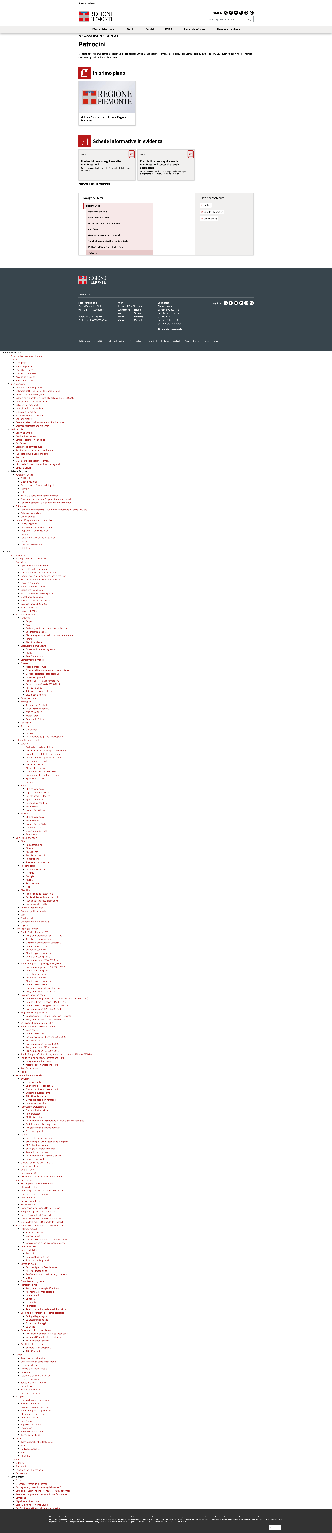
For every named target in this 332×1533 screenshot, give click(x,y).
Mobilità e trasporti (25, 1180)
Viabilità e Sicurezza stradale (34, 1194)
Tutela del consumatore (37, 862)
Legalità (24, 925)
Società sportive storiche (38, 796)
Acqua (29, 621)
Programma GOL (29, 1173)
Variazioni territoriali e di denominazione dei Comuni (46, 502)
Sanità (19, 1354)
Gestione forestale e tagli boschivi (42, 673)
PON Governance (29, 1068)
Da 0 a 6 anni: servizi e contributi (42, 1089)
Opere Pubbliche (29, 1250)
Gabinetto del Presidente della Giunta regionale (39, 391)
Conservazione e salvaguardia (40, 649)
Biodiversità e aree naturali (34, 646)
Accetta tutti (274, 1528)
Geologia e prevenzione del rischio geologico (42, 1312)
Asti (120, 313)
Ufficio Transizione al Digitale (30, 394)
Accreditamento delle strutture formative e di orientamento (55, 1120)
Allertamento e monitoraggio (40, 1291)
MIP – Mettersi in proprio (38, 1145)
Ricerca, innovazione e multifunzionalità (40, 579)
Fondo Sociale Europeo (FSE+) (35, 932)
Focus (18, 1480)
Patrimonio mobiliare (31, 513)
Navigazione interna (30, 1201)
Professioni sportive (36, 810)
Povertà (30, 872)
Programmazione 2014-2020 (40, 991)
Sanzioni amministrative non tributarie (108, 241)
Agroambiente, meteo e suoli (35, 565)
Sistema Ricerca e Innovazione (36, 1400)
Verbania (138, 316)
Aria (28, 625)
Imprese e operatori (35, 677)
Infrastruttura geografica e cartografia (44, 736)
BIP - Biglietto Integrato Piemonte (37, 1183)
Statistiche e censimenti (32, 590)
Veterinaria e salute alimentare (35, 1375)
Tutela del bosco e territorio (39, 691)
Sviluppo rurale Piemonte (33, 995)
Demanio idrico (28, 1246)
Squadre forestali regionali (39, 1347)
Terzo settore (32, 883)
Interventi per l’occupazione (39, 1138)
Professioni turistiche (36, 824)
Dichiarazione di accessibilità (91, 341)
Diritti (23, 841)
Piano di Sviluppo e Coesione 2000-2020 (46, 1037)
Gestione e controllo (36, 949)
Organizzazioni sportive (37, 792)
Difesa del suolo (28, 1264)
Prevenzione (27, 1372)
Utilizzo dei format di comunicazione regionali (38, 464)
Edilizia (29, 733)
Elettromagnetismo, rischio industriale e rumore (49, 635)
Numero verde (165, 306)
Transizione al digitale (31, 1435)
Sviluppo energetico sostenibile (36, 1407)
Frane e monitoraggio (36, 1323)
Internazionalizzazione (32, 1431)
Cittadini (20, 1463)
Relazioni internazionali (27, 405)
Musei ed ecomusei (35, 768)
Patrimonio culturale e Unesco (41, 771)
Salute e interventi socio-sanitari (42, 897)
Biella (121, 316)
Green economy (28, 698)
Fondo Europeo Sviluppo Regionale (38, 1410)
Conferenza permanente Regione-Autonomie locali (46, 499)
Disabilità (25, 890)
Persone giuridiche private (33, 911)
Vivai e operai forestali (36, 694)
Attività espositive (34, 764)
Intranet (216, 341)
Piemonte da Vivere (228, 29)
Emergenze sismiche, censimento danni (45, 1243)
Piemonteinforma (24, 380)
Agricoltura (21, 562)
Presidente (21, 363)
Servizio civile (27, 918)
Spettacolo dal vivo (35, 778)
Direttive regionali (34, 1131)
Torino (137, 313)
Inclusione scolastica (36, 1103)
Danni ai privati (33, 1236)
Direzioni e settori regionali (29, 387)
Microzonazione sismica (37, 1340)
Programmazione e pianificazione (42, 1288)
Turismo (25, 813)
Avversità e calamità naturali (35, 569)
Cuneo (121, 320)
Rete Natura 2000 (34, 656)
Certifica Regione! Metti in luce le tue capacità (38, 1508)
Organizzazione (17, 384)
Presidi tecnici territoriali (32, 1344)
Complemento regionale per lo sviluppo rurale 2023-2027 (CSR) (57, 998)
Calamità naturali (29, 1229)
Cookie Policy (180, 1521)
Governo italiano (86, 3)
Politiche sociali (28, 866)
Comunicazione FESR (36, 984)
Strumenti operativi (30, 1389)
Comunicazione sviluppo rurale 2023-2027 (47, 1005)
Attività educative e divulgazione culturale (46, 750)
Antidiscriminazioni (35, 855)
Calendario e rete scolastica (39, 1085)
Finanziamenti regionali (37, 1260)
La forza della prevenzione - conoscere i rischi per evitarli (43, 1491)
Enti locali (25, 478)
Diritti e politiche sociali (27, 838)
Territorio (25, 726)
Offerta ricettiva (33, 827)
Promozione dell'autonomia (39, 893)
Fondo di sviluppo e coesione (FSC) (38, 1026)
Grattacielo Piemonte (26, 412)
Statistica (25, 548)
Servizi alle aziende (30, 583)
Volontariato (32, 1302)
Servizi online (210, 218)
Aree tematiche (17, 555)
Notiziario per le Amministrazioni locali (39, 495)
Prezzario (30, 1253)
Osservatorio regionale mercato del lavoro (41, 1176)
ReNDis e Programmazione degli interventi (47, 1274)
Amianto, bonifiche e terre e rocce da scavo (47, 628)
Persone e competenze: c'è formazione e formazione (41, 1494)
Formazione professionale (33, 1106)
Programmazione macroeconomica (38, 527)
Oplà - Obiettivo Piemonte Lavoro (32, 1504)
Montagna (26, 701)
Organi (13, 359)
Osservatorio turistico (36, 831)
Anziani (29, 879)
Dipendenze (26, 1386)
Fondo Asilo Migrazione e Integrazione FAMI (42, 1058)
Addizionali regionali (31, 1449)
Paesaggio (26, 722)
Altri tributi (26, 1456)
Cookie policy (135, 341)
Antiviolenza (32, 852)
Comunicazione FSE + (36, 946)
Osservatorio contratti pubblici (104, 235)
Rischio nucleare (34, 642)
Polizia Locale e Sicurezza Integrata (38, 485)
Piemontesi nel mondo (37, 761)
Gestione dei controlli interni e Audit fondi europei (40, 422)
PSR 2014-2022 (29, 607)
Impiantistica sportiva (36, 803)
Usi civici (25, 492)
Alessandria (124, 309)
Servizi (150, 29)
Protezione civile (29, 1285)
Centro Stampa (28, 516)
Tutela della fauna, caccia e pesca (37, 593)
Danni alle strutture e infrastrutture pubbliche (48, 1239)
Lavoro (24, 1134)
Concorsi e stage (24, 419)
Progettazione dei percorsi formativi (43, 1127)
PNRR (168, 29)
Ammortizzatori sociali (37, 1152)
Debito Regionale (29, 523)
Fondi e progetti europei (27, 928)
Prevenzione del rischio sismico (36, 1330)
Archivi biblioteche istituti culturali (42, 747)
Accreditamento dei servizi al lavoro (43, 1155)
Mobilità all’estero (34, 1117)
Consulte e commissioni (27, 373)
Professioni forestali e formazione (42, 680)
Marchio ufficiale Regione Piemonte (33, 460)
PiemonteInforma (194, 29)
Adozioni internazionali (32, 907)
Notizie (207, 205)
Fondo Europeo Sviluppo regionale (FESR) (41, 963)
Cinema (29, 782)
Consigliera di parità (35, 1159)
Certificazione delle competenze (41, 1124)
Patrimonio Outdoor (36, 719)
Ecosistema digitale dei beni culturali (43, 754)
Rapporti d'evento (34, 1232)
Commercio (26, 1428)
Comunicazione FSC (35, 1033)
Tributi (19, 1438)
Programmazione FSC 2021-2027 (42, 1044)
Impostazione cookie (171, 329)
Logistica (30, 1298)
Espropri (25, 488)
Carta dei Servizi (23, 467)
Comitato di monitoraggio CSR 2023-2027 (47, 1002)
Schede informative (213, 212)
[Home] (79, 36)
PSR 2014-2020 (34, 687)
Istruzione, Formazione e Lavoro (31, 1075)
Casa (23, 914)
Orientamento (27, 1169)
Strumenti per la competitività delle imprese (47, 1141)
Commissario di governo (33, 1281)
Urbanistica (31, 729)
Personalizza (259, 1528)
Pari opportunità (34, 845)
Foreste (24, 663)
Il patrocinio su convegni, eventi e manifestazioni (101, 163)
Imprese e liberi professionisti (30, 1470)
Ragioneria (26, 541)
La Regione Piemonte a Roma (30, 408)
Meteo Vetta (32, 715)
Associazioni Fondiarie (37, 705)
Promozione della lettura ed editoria (43, 775)
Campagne (21, 1498)
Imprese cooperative (31, 1424)
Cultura (24, 743)
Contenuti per (17, 1459)
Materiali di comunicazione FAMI (42, 1065)
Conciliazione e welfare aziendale (37, 1162)
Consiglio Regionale (25, 370)
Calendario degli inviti (36, 974)
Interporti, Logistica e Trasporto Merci (39, 1211)
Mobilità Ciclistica (29, 1187)
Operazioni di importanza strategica (43, 942)
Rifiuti (29, 639)
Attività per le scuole (36, 1096)
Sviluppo (20, 1396)
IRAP (23, 1445)
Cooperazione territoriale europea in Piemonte (48, 1016)
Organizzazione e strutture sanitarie (38, 1361)
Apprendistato (33, 1113)
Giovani (29, 848)
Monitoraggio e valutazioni (39, 953)
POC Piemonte (33, 1040)
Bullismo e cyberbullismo (38, 1092)
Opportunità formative (37, 1110)
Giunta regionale (24, 366)
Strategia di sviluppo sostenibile (31, 558)
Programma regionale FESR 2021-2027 (45, 967)
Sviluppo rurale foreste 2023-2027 (43, 684)
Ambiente (25, 618)
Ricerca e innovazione (31, 1393)
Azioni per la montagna (37, 708)
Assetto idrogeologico (36, 1271)
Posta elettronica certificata (196, 341)
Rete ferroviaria (28, 1197)
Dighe (29, 1278)
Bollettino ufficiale (97, 211)
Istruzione (25, 1078)
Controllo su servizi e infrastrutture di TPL (41, 1218)
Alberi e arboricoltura (36, 666)
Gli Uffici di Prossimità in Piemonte (33, 1484)
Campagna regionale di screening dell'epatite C (38, 1487)
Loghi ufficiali (151, 341)
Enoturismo (31, 834)
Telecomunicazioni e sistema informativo (46, 1309)
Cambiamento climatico (32, 659)
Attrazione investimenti (32, 1414)
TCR (23, 1452)
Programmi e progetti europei (35, 1012)
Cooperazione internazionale (35, 921)
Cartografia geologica (36, 1316)
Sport (23, 785)
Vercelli (138, 320)
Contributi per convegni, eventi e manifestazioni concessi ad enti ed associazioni (160, 164)
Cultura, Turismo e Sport (27, 740)
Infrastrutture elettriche (37, 1257)
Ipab (28, 886)
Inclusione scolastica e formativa (42, 900)
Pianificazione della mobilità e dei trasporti (41, 1208)
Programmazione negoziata (34, 530)
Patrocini (93, 253)
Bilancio (25, 534)
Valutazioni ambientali (37, 632)
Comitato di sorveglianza (38, 956)
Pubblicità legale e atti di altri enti (105, 247)
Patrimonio (21, 506)
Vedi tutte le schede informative (95, 183)
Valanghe (30, 1326)
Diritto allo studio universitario (41, 1099)
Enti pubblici (21, 1466)
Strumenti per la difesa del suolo (42, 1267)
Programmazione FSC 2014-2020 (42, 1047)
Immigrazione (32, 859)
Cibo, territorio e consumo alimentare (39, 572)
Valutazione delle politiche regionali (38, 537)
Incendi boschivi (34, 1295)
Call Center (93, 229)
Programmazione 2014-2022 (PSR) (43, 1009)
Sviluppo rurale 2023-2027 (34, 604)
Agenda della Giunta (25, 377)
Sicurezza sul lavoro (30, 1379)
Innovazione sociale (35, 869)
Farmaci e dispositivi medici (34, 1368)
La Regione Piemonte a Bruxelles (32, 401)
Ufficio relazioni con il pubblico (104, 223)
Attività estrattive (29, 1417)
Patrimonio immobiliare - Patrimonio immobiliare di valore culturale (54, 509)
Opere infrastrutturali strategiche (37, 1215)
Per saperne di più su (107, 103)
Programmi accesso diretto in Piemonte (45, 1019)
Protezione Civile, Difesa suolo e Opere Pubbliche (39, 1225)
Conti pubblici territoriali (32, 544)
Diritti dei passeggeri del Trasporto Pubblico (42, 1190)
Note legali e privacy (117, 341)
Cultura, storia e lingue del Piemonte (43, 757)
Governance (32, 1030)
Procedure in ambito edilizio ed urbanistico (47, 1333)
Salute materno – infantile (33, 1382)
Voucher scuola (33, 1082)
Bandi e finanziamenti (99, 217)
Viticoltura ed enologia (32, 597)
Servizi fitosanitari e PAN (33, 586)
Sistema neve (32, 806)
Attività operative (34, 1351)
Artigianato (26, 1421)
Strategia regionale (35, 789)
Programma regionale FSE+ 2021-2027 (45, 935)
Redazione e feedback (170, 341)
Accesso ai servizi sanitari (33, 1358)
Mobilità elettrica (29, 1204)
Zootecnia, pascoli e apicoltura (35, 600)
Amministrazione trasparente (30, 415)
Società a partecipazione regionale (32, 426)
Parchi (29, 653)
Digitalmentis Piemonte (27, 1501)
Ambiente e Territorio (26, 614)
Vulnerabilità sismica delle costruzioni (44, 1337)
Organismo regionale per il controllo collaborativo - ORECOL (45, 398)
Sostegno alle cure (30, 1365)
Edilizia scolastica (29, 1166)
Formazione (32, 1305)
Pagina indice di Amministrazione (26, 356)
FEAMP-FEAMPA (29, 611)
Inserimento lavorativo (37, 904)
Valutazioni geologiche (37, 1319)
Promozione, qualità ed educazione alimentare (43, 576)
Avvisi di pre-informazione (39, 939)
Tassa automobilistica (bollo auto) (37, 1442)
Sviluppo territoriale (30, 1403)
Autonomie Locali (24, 474)
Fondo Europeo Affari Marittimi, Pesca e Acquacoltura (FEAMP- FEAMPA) (57, 1054)
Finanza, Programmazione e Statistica (34, 520)
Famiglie (30, 876)
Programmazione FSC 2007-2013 (42, 1051)
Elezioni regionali (29, 481)
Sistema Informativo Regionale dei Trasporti (42, 1222)
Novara (137, 309)
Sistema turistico (34, 820)
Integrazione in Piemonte (38, 1061)
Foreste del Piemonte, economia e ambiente (47, 670)
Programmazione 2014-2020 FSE (42, 960)
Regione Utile (93, 205)
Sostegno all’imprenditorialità (40, 1148)
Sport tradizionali (34, 799)
